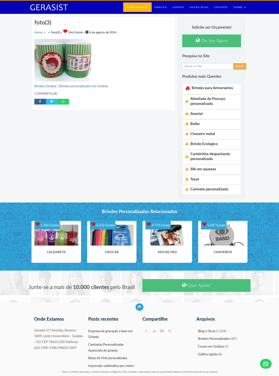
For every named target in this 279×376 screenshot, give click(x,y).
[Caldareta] (56, 235)
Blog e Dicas (206, 331)
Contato (221, 7)
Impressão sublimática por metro (111, 365)
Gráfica (160, 7)
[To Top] (139, 307)
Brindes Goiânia (45, 86)
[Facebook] (146, 331)
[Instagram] (170, 331)
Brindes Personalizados (214, 338)
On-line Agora (214, 41)
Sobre (238, 7)
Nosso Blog (199, 7)
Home (38, 32)
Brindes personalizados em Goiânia (83, 86)
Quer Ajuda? (198, 285)
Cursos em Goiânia (211, 346)
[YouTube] (162, 331)
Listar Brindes (137, 7)
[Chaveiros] (223, 235)
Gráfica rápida (207, 354)
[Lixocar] (112, 235)
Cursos (178, 7)
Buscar (240, 66)
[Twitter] (154, 331)
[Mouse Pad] (167, 235)
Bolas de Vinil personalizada (107, 358)
